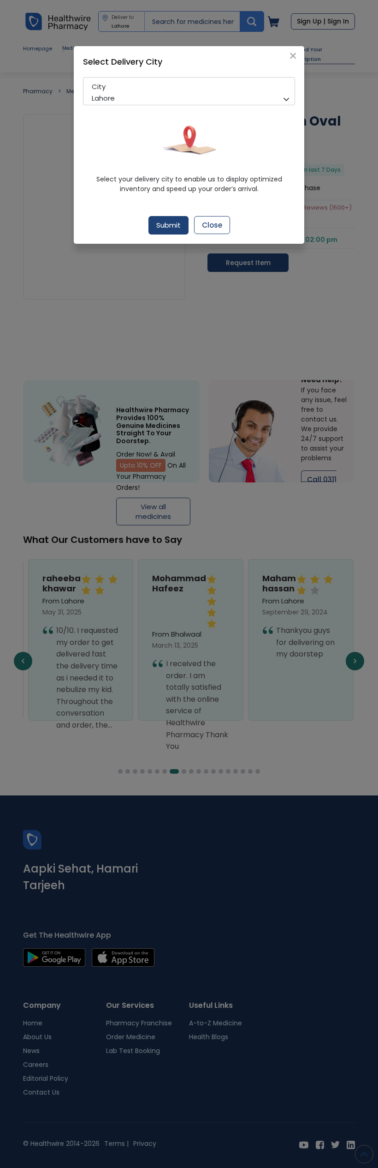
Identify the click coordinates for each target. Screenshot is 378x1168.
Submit (168, 225)
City (99, 86)
